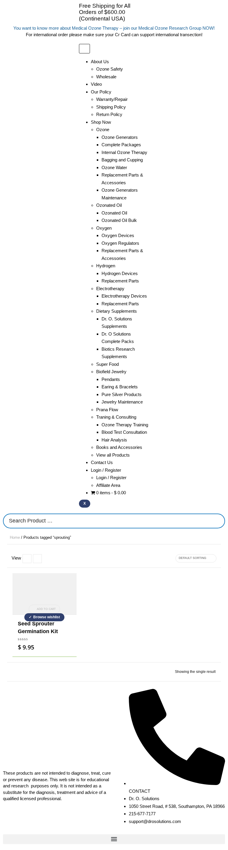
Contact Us (102, 462)
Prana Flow (107, 409)
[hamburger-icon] (84, 48)
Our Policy (101, 91)
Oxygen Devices (118, 235)
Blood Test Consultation (124, 432)
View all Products (113, 454)
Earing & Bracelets (120, 386)
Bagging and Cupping (122, 159)
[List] (27, 558)
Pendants (111, 379)
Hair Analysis (114, 439)
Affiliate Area (108, 485)
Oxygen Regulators (120, 243)
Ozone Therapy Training (125, 424)
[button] (114, 839)
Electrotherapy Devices (124, 295)
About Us (100, 61)
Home (15, 537)
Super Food (107, 364)
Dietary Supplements (116, 311)
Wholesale (106, 76)
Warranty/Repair (112, 99)
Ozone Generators (120, 137)
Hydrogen (105, 265)
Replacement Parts (120, 280)
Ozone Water (114, 167)
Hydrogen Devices (120, 273)
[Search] (219, 521)
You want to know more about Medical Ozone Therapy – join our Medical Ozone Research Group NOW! (114, 28)
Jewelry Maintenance (122, 401)
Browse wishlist (46, 617)
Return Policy (109, 114)
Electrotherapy (110, 288)
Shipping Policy (111, 106)
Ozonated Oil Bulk (119, 220)
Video (96, 84)
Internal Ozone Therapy (124, 152)
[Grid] (37, 558)
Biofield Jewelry (111, 371)
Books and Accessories (119, 447)
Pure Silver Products (122, 394)
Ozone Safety (109, 69)
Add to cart (46, 609)
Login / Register (111, 477)
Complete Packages (121, 144)
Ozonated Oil (114, 212)
